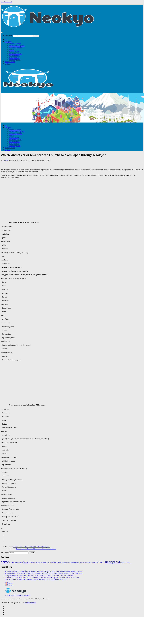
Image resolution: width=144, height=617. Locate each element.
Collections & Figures (16, 46)
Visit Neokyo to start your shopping (17, 595)
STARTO (101, 562)
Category (8, 42)
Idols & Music (14, 52)
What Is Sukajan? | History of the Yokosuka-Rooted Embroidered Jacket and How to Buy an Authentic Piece (43, 571)
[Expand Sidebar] (2, 528)
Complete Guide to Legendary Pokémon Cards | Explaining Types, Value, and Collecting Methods (39, 575)
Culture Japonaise (15, 48)
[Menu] (2, 32)
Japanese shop (14, 56)
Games (11, 50)
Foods (32, 562)
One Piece (82, 562)
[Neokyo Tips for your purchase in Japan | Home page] (48, 28)
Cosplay (11, 562)
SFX (96, 562)
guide (39, 562)
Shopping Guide (14, 60)
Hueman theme (30, 603)
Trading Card (112, 562)
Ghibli (35, 562)
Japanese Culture (15, 54)
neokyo (5, 160)
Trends (122, 562)
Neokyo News (14, 58)
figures (26, 562)
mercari (68, 562)
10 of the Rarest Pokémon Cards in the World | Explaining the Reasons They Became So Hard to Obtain (42, 577)
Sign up (7, 64)
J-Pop (51, 562)
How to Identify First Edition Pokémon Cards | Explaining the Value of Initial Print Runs (36, 579)
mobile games (75, 562)
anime (5, 562)
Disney (16, 562)
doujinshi (20, 562)
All (6, 40)
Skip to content (6, 2)
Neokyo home (10, 62)
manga (64, 562)
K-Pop (55, 562)
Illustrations (45, 562)
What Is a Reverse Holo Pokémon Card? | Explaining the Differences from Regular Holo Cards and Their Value (44, 573)
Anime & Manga (15, 44)
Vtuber (127, 562)
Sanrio (93, 562)
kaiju (59, 562)
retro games (88, 562)
